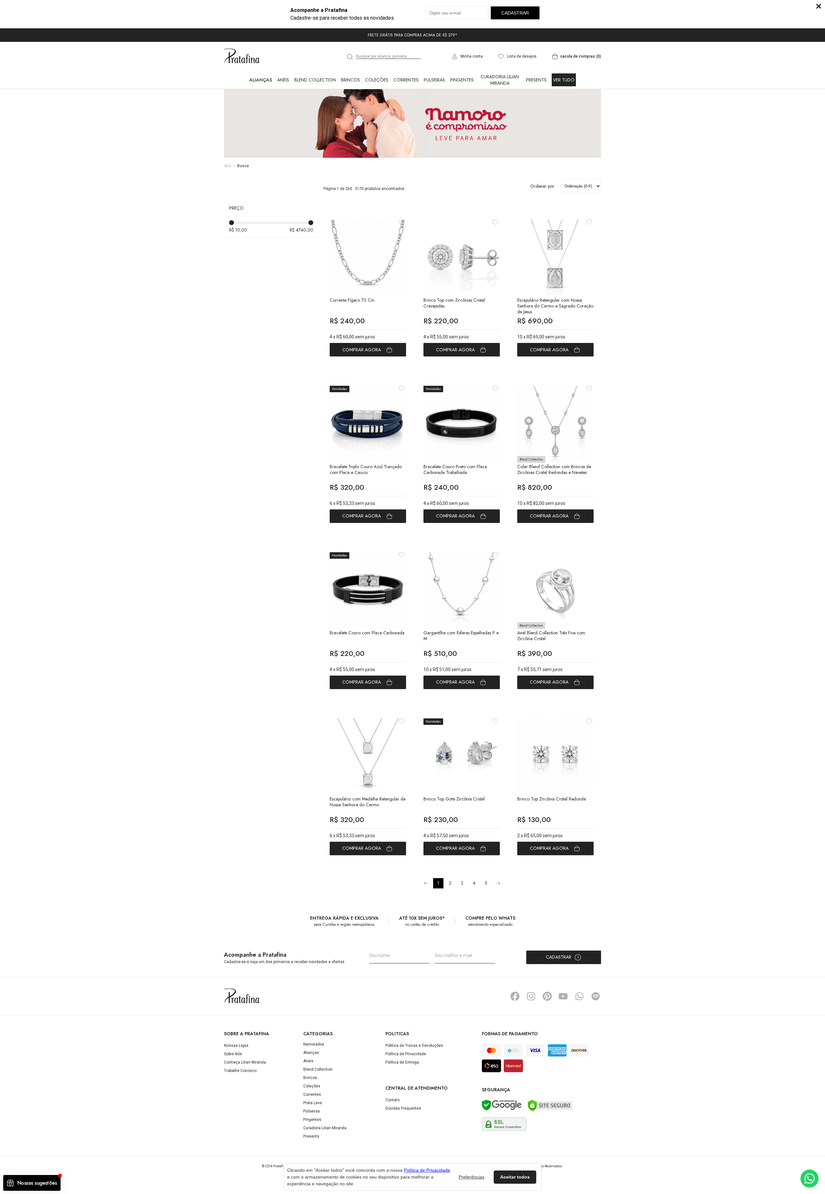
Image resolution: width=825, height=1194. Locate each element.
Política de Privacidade (405, 1054)
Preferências (471, 1177)
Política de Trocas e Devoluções (414, 1045)
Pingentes (462, 80)
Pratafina (241, 56)
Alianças (260, 80)
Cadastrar (558, 957)
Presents (536, 80)
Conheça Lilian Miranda (245, 1062)
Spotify (595, 996)
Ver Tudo (564, 80)
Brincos (350, 80)
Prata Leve (312, 1103)
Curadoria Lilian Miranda (499, 79)
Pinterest (547, 996)
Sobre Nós (233, 1054)
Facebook (515, 996)
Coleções (376, 80)
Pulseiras (434, 80)
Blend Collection (315, 80)
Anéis (283, 80)
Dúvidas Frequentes (403, 1108)
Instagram (531, 996)
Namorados (313, 1044)
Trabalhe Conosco (240, 1070)
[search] (350, 57)
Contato (392, 1100)
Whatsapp (579, 996)
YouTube (563, 996)
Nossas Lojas (236, 1045)
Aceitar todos (515, 1177)
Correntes (406, 80)
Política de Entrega (402, 1062)
